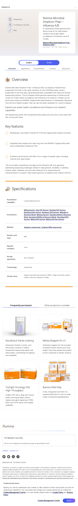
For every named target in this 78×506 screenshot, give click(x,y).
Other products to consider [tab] (57, 305)
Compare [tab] (52, 68)
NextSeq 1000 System (50, 212)
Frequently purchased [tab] (20, 305)
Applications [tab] (25, 68)
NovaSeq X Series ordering (19, 340)
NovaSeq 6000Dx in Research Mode (42, 217)
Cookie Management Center (14, 492)
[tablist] (39, 62)
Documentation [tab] (39, 68)
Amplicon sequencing (32, 227)
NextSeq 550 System (57, 210)
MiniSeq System (43, 215)
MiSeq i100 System (38, 219)
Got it (69, 501)
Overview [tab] (12, 68)
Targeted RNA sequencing (51, 227)
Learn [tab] (29, 62)
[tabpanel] (39, 185)
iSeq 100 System (42, 210)
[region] (39, 492)
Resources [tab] (66, 68)
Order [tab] (49, 62)
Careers (5, 451)
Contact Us (14, 451)
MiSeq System (29, 210)
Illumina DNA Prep (52, 387)
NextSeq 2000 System (32, 212)
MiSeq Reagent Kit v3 (54, 340)
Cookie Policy (58, 492)
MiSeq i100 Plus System (55, 219)
